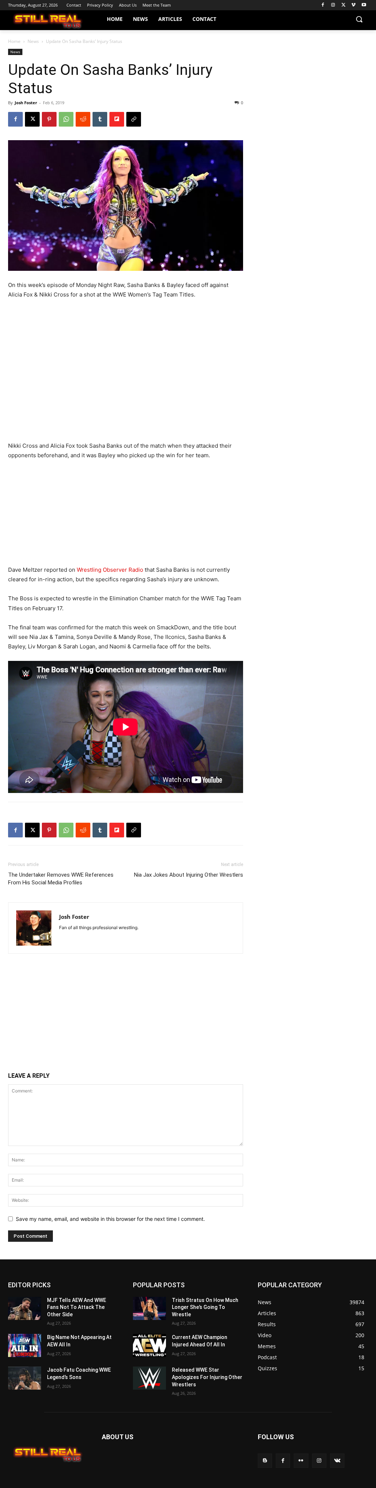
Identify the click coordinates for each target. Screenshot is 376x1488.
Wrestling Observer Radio (110, 569)
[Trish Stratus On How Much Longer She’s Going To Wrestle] (149, 1308)
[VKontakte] (337, 1461)
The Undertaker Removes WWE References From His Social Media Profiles (60, 879)
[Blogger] (265, 1461)
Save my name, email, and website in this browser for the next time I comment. (110, 1219)
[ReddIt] (83, 119)
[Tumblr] (100, 119)
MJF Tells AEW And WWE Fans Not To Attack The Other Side (76, 1307)
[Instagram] (333, 5)
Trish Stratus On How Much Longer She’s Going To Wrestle (205, 1307)
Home (14, 41)
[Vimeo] (353, 5)
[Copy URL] (133, 119)
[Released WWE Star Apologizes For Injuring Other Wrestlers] (149, 1378)
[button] (359, 19)
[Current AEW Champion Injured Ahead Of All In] (149, 1345)
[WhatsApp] (66, 119)
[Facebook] (323, 5)
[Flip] (116, 119)
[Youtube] (363, 5)
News (33, 41)
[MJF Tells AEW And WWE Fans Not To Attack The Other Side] (24, 1308)
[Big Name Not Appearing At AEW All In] (24, 1345)
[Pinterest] (49, 119)
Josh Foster (26, 102)
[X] (343, 5)
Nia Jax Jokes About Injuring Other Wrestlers (188, 875)
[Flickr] (301, 1461)
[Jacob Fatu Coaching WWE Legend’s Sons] (24, 1378)
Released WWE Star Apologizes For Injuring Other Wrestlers (207, 1377)
